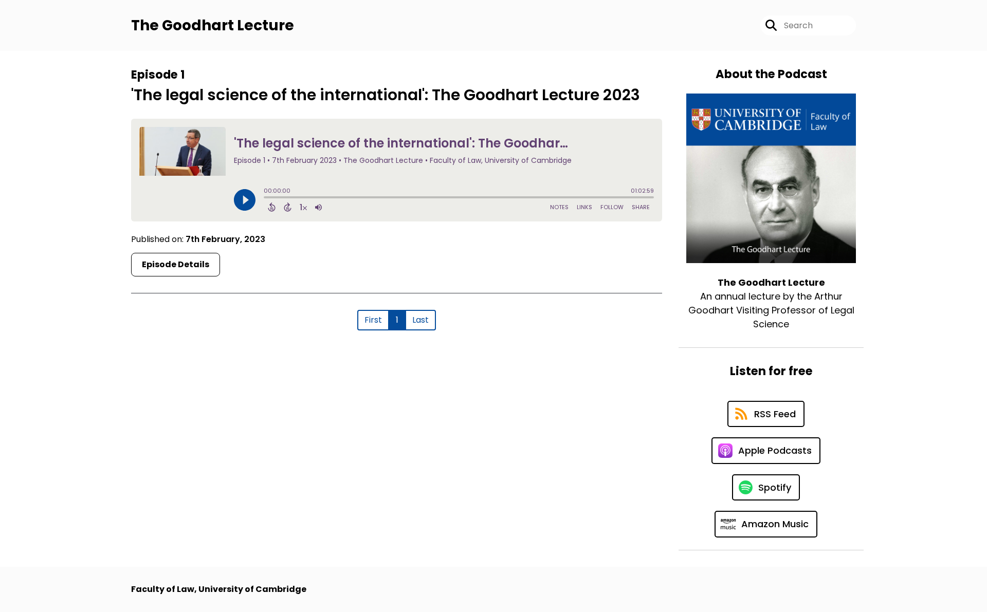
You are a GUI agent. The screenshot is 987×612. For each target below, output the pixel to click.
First (373, 320)
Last (420, 320)
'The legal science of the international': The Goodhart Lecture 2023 (385, 95)
